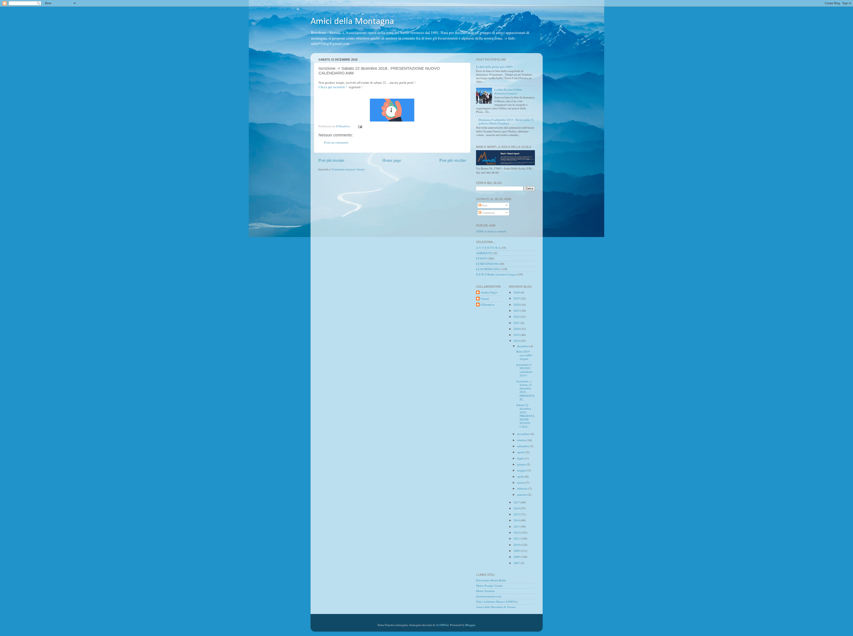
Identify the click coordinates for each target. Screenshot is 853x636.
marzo (521, 482)
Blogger (470, 625)
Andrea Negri (488, 292)
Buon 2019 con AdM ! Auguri (524, 355)
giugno (521, 464)
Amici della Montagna (352, 21)
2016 (517, 508)
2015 (517, 514)
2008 (517, 557)
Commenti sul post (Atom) (348, 169)
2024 (517, 305)
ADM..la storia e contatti (491, 231)
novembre (523, 434)
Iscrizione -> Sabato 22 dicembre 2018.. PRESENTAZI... (525, 390)
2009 (517, 551)
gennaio (522, 494)
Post (484, 205)
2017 (517, 502)
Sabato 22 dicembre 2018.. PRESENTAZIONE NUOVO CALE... (525, 416)
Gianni (484, 299)
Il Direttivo (487, 305)
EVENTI (481, 258)
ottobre (522, 440)
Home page (391, 160)
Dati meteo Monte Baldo (491, 580)
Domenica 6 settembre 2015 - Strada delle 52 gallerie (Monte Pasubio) (506, 121)
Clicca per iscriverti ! (333, 87)
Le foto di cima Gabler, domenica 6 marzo (508, 91)
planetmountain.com (488, 596)
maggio (522, 470)
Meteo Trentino (485, 591)
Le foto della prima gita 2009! (494, 67)
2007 (517, 563)
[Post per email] (360, 126)
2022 (517, 317)
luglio (521, 458)
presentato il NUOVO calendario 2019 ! (524, 370)
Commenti (488, 213)
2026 (517, 292)
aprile (521, 476)
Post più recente (331, 160)
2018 (517, 341)
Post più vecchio (452, 160)
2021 (517, 323)
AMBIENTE (484, 253)
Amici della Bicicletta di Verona (496, 607)
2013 (517, 526)
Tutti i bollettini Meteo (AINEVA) (497, 602)
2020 (517, 329)
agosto (521, 452)
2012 (517, 532)
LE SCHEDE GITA (488, 269)
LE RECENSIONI (487, 264)
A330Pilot (442, 625)
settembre (523, 446)
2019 (517, 335)
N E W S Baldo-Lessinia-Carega (496, 274)
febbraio (522, 488)
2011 (517, 538)
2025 (517, 298)
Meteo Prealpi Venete (489, 586)
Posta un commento (336, 142)
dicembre (523, 346)
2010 (517, 545)
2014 (517, 520)
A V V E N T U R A (488, 248)
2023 (517, 311)
